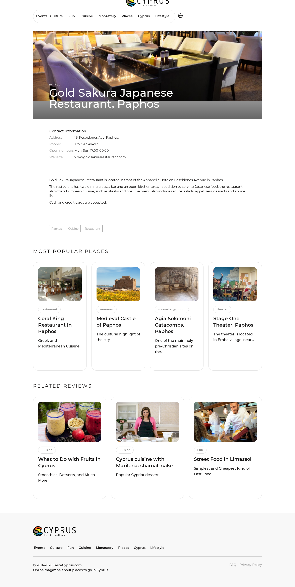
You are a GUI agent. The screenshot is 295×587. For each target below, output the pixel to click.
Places (127, 16)
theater (222, 309)
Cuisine (86, 16)
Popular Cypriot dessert (137, 475)
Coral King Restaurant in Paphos (55, 325)
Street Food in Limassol (222, 459)
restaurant (92, 229)
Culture (56, 16)
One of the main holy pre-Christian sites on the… (174, 346)
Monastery (107, 16)
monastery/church (171, 309)
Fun (71, 16)
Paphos (54, 84)
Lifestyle (162, 16)
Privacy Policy (250, 565)
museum (106, 309)
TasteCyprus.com (67, 565)
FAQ (232, 565)
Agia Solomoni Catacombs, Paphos (173, 325)
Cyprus (144, 16)
